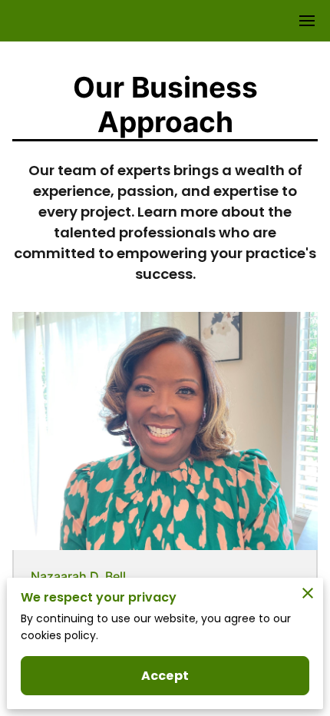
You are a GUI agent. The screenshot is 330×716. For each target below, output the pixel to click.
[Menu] (307, 20)
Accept (165, 676)
